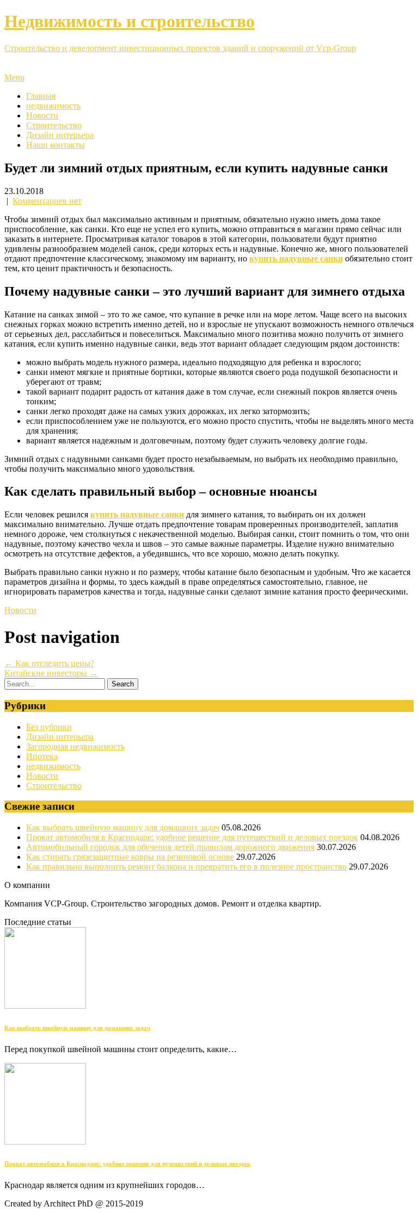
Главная (41, 96)
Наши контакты (55, 144)
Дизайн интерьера (60, 135)
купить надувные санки (296, 258)
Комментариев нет (47, 200)
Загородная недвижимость (75, 746)
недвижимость (53, 105)
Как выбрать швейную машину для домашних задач (122, 827)
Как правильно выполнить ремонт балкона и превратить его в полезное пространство (186, 866)
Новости (42, 115)
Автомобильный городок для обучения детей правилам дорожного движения (170, 847)
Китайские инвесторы (51, 673)
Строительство (54, 125)
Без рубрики (49, 726)
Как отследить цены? (49, 663)
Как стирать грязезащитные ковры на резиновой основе (130, 856)
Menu (14, 77)
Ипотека (42, 756)
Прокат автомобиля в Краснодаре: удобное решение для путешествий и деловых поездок (192, 837)
